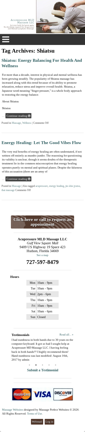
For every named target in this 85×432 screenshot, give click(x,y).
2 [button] (36, 365)
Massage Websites (12, 409)
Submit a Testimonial (42, 370)
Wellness (26, 123)
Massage (16, 123)
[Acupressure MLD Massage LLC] (42, 17)
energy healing (56, 186)
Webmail (37, 421)
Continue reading (17, 115)
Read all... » (66, 334)
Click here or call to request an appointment (42, 222)
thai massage (8, 190)
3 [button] (42, 365)
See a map (42, 255)
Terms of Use (34, 413)
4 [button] (49, 365)
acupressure (42, 186)
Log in (49, 421)
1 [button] (29, 365)
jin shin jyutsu (72, 186)
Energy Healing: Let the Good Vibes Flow (41, 142)
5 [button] (55, 365)
